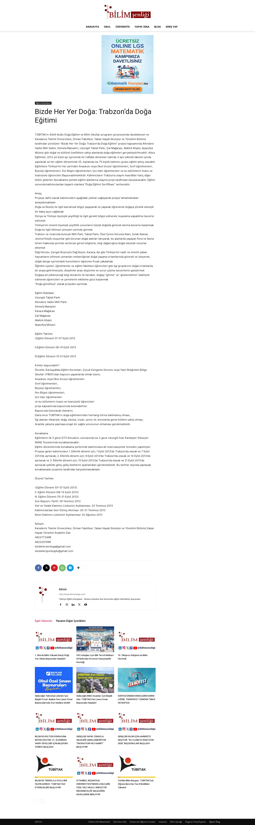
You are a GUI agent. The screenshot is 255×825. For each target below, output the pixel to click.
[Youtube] (87, 605)
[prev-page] (37, 801)
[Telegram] (70, 567)
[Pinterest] (54, 567)
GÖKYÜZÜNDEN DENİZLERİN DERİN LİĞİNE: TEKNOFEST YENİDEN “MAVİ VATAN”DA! (136, 699)
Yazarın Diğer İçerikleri (71, 621)
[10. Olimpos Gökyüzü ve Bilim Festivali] (137, 639)
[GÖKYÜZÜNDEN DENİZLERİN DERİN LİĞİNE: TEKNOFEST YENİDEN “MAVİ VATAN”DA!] (137, 680)
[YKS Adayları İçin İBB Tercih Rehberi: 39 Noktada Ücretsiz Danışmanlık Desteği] (95, 639)
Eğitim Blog (214, 821)
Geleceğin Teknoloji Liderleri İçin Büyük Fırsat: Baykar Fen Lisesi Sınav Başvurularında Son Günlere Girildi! (54, 699)
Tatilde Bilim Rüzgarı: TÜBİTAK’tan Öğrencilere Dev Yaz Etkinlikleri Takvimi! (136, 784)
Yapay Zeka (142, 26)
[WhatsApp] (62, 567)
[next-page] (42, 801)
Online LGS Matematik (99, 821)
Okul (107, 26)
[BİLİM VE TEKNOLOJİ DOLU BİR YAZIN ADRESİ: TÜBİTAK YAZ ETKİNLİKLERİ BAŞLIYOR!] (54, 765)
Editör (63, 589)
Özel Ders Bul (119, 821)
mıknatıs (163, 821)
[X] (46, 567)
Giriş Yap (172, 26)
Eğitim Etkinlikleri (43, 103)
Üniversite (123, 26)
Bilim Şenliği (176, 821)
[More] (78, 567)
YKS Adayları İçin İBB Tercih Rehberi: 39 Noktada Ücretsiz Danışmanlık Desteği (95, 658)
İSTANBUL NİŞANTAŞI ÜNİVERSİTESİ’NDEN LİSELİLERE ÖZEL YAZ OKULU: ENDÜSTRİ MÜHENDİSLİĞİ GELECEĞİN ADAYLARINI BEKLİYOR (93, 787)
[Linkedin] (74, 605)
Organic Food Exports (195, 821)
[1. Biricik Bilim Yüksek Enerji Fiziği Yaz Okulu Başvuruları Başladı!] (54, 639)
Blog (157, 26)
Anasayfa (92, 26)
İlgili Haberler (43, 621)
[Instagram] (68, 605)
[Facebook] (38, 567)
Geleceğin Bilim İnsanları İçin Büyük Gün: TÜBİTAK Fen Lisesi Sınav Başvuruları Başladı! (94, 699)
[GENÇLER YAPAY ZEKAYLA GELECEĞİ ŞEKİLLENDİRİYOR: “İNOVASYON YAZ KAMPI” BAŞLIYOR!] (95, 721)
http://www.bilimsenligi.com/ (72, 594)
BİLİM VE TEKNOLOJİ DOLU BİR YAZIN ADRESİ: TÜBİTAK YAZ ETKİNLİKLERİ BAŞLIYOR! (51, 784)
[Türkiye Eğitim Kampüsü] (127, 11)
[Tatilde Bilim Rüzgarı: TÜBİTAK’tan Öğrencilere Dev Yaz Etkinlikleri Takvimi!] (137, 765)
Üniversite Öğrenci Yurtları (142, 821)
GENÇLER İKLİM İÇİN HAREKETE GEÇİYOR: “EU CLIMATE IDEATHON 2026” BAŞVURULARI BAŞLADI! (136, 740)
